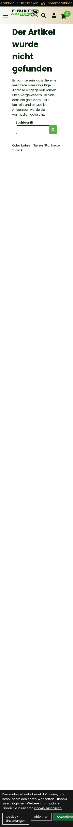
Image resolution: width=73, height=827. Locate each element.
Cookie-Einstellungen (16, 818)
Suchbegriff (24, 122)
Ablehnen (41, 816)
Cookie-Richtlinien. (48, 808)
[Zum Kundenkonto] (53, 15)
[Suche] (43, 15)
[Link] (5, 15)
